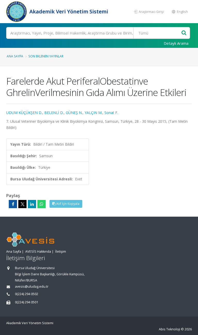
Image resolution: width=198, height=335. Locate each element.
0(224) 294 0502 (26, 294)
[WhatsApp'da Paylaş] (41, 204)
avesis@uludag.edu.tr (31, 286)
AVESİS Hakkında (38, 251)
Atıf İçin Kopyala (67, 203)
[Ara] (184, 33)
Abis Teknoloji (169, 329)
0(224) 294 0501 (26, 302)
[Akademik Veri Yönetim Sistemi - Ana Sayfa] (17, 11)
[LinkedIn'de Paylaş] (32, 204)
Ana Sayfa (15, 56)
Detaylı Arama (176, 43)
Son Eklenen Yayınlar (45, 56)
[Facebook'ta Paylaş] (13, 204)
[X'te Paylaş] (22, 204)
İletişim (60, 251)
